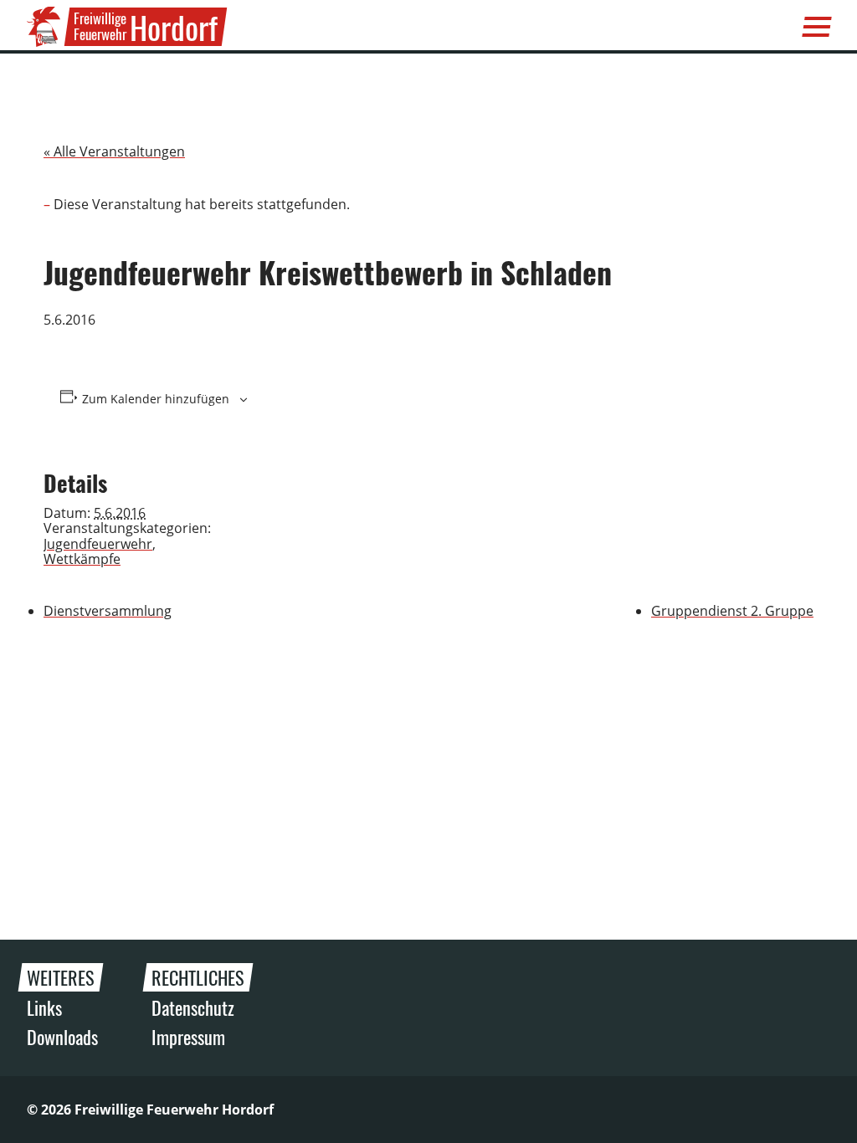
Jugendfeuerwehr (98, 544)
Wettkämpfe (82, 559)
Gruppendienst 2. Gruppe (732, 611)
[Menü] (817, 26)
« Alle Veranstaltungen (114, 151)
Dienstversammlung (108, 611)
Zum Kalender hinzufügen (155, 399)
